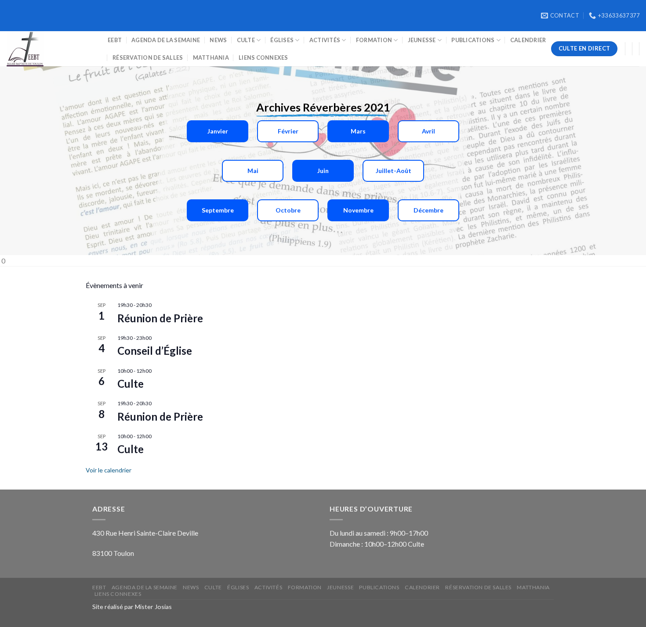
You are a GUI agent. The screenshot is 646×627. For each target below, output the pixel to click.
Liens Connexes (263, 57)
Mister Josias (153, 606)
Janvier (217, 131)
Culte (246, 39)
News (218, 39)
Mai (252, 170)
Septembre (218, 210)
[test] (50, 48)
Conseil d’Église (154, 350)
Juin (323, 170)
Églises (282, 39)
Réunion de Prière (160, 318)
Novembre (358, 210)
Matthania (211, 57)
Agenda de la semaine (165, 39)
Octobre (288, 210)
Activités (324, 39)
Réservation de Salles (148, 57)
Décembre (428, 210)
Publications (472, 39)
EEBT (115, 39)
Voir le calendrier (108, 470)
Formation (374, 39)
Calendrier (528, 39)
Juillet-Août (393, 170)
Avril (428, 131)
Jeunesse (422, 39)
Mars (358, 131)
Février (288, 131)
